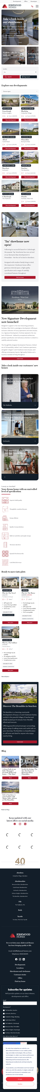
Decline (20, 1084)
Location (5, 69)
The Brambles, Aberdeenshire (20, 896)
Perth (20, 910)
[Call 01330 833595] (32, 6)
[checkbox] (20, 1021)
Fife (20, 902)
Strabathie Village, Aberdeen (20, 876)
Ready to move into (8, 615)
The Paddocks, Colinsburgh (7, 596)
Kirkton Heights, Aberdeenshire (20, 893)
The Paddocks (7, 405)
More (10, 778)
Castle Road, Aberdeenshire (20, 887)
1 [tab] (18, 42)
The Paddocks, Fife (20, 904)
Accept (20, 1079)
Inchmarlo (6, 441)
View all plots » (5, 676)
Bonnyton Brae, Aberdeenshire (20, 884)
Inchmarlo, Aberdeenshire (20, 890)
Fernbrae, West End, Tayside (20, 919)
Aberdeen (20, 873)
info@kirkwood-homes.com (22, 951)
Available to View (7, 612)
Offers (20, 978)
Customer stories (20, 975)
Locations (20, 968)
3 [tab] (21, 42)
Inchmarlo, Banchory (26, 596)
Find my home (20, 981)
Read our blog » (5, 809)
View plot (10, 622)
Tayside (20, 916)
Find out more (20, 277)
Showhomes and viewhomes (14, 35)
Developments (20, 965)
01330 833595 (24, 954)
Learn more (20, 358)
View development (10, 120)
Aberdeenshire (20, 881)
